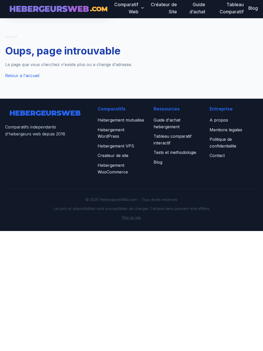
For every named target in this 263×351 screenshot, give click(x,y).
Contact (217, 155)
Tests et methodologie (175, 152)
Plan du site (131, 218)
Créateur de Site (164, 8)
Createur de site (113, 155)
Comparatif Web (126, 8)
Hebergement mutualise (121, 120)
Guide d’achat (197, 8)
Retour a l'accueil (22, 75)
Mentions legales (226, 129)
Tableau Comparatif (232, 8)
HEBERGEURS (58, 9)
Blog (253, 8)
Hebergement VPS (116, 146)
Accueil (11, 36)
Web (44, 112)
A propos (219, 120)
